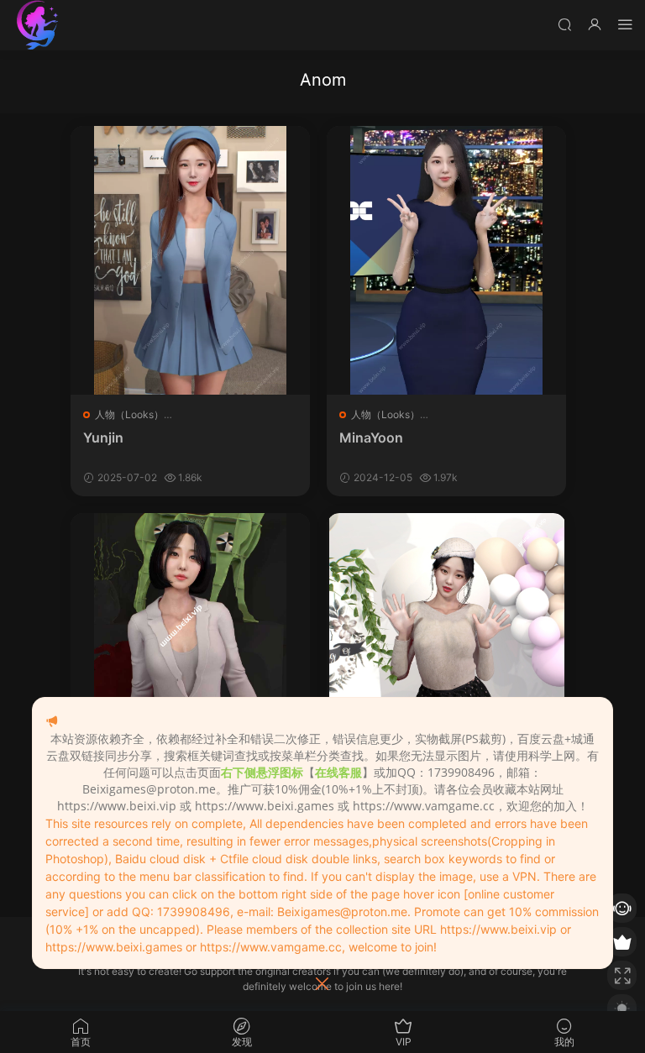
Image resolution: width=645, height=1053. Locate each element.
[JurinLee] (446, 647)
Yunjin (103, 437)
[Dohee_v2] (190, 647)
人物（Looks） (129, 414)
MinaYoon (371, 437)
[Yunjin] (190, 260)
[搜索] (564, 24)
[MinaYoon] (446, 260)
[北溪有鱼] (38, 25)
